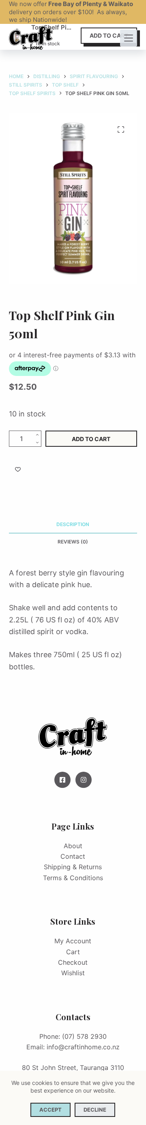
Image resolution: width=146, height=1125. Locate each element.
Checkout (73, 962)
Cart (73, 952)
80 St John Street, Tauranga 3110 (73, 1067)
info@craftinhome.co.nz (83, 1047)
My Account (72, 941)
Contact (72, 856)
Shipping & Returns (73, 867)
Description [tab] (72, 524)
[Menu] (128, 38)
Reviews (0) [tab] (73, 542)
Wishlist (73, 973)
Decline (95, 1109)
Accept (50, 1109)
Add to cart (91, 438)
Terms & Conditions (73, 878)
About (73, 846)
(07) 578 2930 (84, 1036)
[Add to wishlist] (18, 469)
